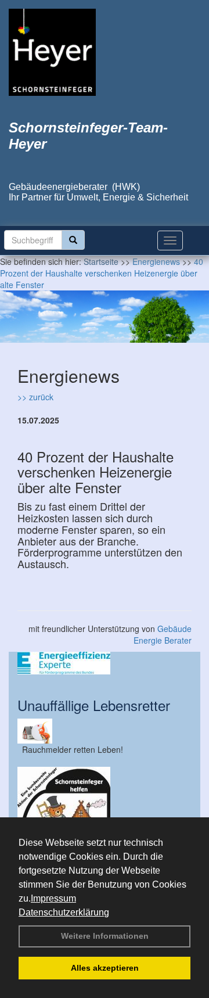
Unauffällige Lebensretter (93, 705)
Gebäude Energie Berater (163, 634)
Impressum (53, 898)
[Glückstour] (104, 813)
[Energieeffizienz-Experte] (104, 663)
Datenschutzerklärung (64, 912)
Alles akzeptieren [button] (105, 967)
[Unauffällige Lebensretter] (104, 731)
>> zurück (35, 397)
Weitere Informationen (105, 935)
